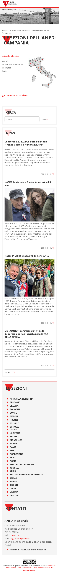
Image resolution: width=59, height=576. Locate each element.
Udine (13, 488)
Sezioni (26, 30)
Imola (13, 429)
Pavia (13, 447)
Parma (14, 443)
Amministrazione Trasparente (28, 549)
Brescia (14, 405)
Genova (14, 426)
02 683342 (14, 535)
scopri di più (46, 174)
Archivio (8, 372)
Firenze (14, 419)
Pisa (12, 450)
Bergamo (15, 402)
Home (4, 30)
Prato (13, 457)
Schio (13, 470)
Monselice (16, 440)
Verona (14, 495)
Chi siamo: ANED (15, 30)
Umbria (14, 491)
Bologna (15, 409)
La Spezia (15, 433)
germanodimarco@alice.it (15, 95)
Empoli (14, 416)
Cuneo (13, 412)
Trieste (14, 484)
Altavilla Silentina (10, 56)
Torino (14, 481)
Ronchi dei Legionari (22, 464)
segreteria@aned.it (20, 538)
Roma (13, 461)
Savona (14, 468)
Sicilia (13, 477)
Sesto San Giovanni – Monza (26, 474)
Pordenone (16, 454)
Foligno (14, 423)
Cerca (44, 119)
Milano (14, 436)
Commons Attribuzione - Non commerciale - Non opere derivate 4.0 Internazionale (31, 567)
